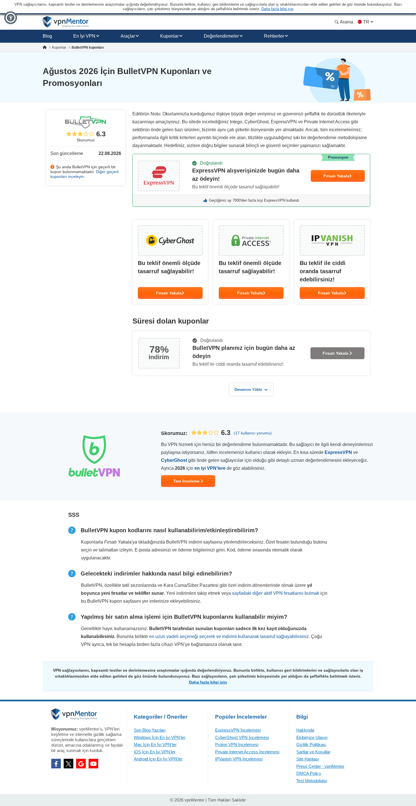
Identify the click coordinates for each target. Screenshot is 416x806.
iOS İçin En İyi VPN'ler (154, 751)
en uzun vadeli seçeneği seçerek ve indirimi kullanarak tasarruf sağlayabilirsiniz (229, 636)
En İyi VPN (84, 36)
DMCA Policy (308, 773)
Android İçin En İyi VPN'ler (158, 759)
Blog (47, 36)
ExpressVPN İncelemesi (238, 730)
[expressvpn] (251, 180)
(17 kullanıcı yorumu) (253, 433)
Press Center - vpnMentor (320, 766)
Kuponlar (169, 36)
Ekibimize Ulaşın (311, 737)
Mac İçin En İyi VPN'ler (155, 744)
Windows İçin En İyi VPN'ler (159, 737)
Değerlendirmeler (221, 36)
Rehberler (274, 36)
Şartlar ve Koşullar (313, 751)
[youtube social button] (93, 763)
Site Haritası (307, 759)
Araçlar (128, 36)
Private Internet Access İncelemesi (247, 751)
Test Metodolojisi (311, 780)
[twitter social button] (68, 763)
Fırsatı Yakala (336, 176)
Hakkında (305, 730)
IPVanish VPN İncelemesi (239, 759)
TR (366, 22)
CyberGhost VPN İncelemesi (242, 737)
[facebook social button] (56, 763)
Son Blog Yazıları (150, 730)
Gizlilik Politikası (311, 744)
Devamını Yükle (248, 389)
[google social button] (81, 763)
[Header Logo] (66, 22)
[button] (11, 18)
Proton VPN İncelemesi (236, 744)
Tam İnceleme (187, 481)
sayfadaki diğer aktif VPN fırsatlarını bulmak (275, 593)
